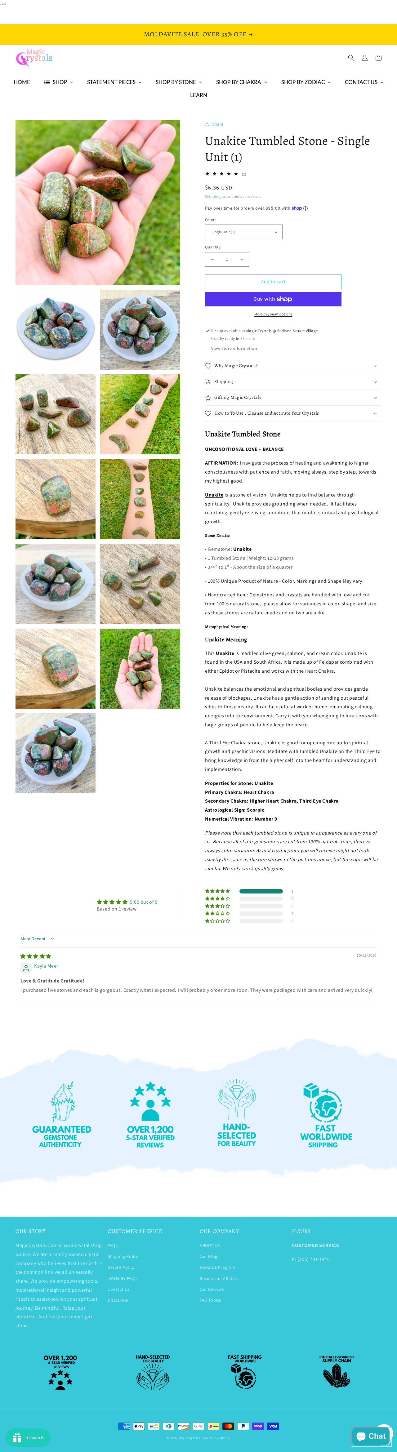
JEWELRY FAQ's (123, 1278)
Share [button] (218, 124)
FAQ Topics (210, 1300)
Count (210, 219)
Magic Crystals (189, 1438)
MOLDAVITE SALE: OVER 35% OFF (195, 34)
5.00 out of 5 (144, 902)
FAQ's (113, 1245)
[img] (35, 956)
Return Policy (121, 1267)
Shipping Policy (123, 1256)
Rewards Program (217, 1267)
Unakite (214, 495)
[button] (351, 58)
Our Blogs (209, 1256)
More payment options (273, 314)
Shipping (213, 196)
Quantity (213, 247)
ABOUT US (210, 1245)
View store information (234, 348)
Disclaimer (118, 1300)
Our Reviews (212, 1289)
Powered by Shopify (215, 1438)
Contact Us (119, 1289)
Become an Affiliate (219, 1278)
